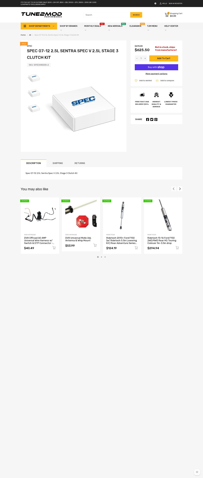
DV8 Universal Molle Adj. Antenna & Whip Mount (78, 239)
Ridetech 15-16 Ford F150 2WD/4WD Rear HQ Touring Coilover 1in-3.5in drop (161, 240)
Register (178, 3)
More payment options (156, 73)
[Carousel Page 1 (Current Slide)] (98, 257)
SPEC (29, 46)
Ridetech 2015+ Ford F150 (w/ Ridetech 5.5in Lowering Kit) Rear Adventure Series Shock (121, 241)
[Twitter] (151, 119)
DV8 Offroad (30, 235)
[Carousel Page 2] (101, 257)
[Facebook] (147, 119)
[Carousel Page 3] (105, 257)
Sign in (171, 3)
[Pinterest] (156, 119)
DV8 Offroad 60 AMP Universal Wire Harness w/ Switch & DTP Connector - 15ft (38, 241)
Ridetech (110, 235)
